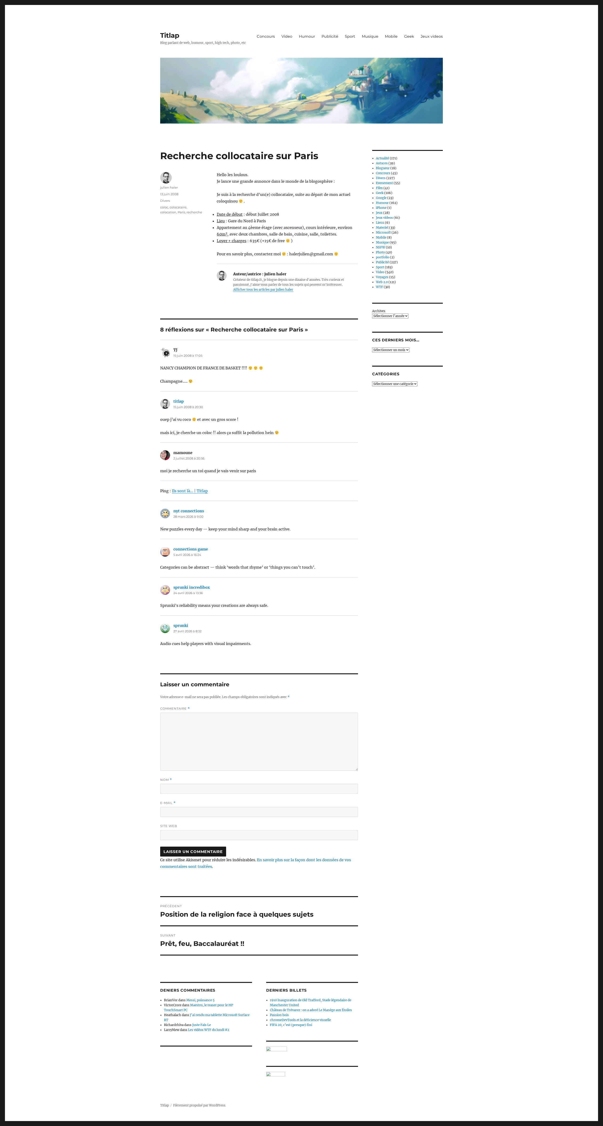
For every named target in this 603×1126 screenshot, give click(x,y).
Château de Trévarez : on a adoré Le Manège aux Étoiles (311, 1010)
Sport (350, 36)
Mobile (391, 36)
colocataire (178, 207)
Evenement (384, 183)
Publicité (330, 36)
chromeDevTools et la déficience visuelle (300, 1020)
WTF (379, 287)
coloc (164, 207)
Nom (166, 780)
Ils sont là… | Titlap (190, 490)
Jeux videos (432, 36)
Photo (380, 252)
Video (286, 36)
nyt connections (188, 511)
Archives (378, 311)
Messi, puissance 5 (200, 1000)
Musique (370, 36)
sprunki (180, 625)
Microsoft (383, 233)
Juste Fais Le (201, 1025)
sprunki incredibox (191, 587)
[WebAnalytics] (312, 1074)
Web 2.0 (382, 282)
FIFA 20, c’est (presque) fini (291, 1025)
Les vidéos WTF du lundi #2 (208, 1030)
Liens (380, 223)
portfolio (382, 257)
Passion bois (279, 1015)
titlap (178, 401)
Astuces (382, 163)
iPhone (381, 208)
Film (379, 188)
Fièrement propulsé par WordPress (199, 1105)
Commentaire (175, 709)
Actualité (382, 158)
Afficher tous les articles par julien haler (263, 290)
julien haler (169, 187)
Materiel (382, 228)
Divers (165, 201)
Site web (168, 826)
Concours (266, 36)
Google (381, 198)
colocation (168, 212)
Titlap (169, 35)
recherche (194, 212)
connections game (190, 549)
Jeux (379, 213)
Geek (409, 36)
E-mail (168, 803)
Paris (181, 212)
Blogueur (383, 168)
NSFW (380, 247)
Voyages (382, 277)
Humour (307, 36)
